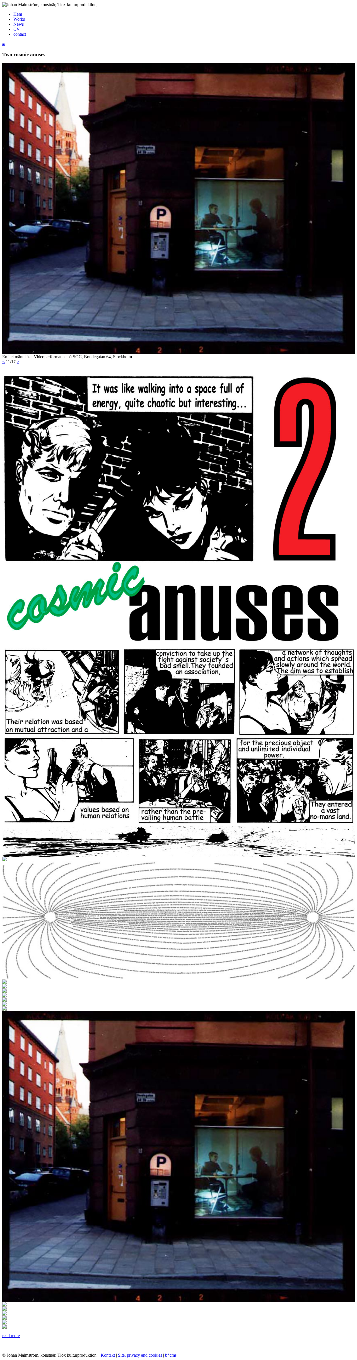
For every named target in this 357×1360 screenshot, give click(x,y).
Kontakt (108, 1355)
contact (19, 34)
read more (11, 1335)
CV (16, 29)
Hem (17, 14)
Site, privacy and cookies (140, 1355)
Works (19, 19)
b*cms (171, 1355)
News (18, 24)
